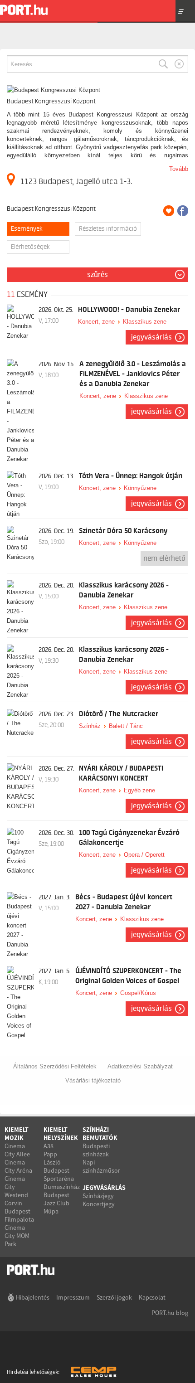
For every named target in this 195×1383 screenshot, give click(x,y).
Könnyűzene (140, 488)
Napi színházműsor (101, 1166)
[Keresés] (163, 63)
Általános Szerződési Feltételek (55, 1066)
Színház (90, 726)
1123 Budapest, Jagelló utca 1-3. (76, 181)
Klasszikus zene (144, 321)
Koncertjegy (99, 1204)
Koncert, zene (96, 321)
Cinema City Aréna (18, 1166)
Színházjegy (98, 1196)
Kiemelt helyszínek (61, 1134)
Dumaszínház (62, 1187)
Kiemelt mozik (17, 1134)
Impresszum (73, 1297)
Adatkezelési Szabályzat (140, 1066)
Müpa (51, 1211)
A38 (49, 1146)
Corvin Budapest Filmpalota (19, 1211)
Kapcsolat (152, 1297)
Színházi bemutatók (100, 1134)
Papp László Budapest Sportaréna (59, 1166)
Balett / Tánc (126, 726)
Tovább (178, 168)
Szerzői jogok (114, 1297)
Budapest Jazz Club (56, 1199)
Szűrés (97, 275)
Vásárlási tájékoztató (93, 1080)
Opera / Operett (144, 854)
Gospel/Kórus (138, 993)
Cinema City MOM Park (17, 1235)
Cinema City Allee (17, 1150)
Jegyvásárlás (151, 337)
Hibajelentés (32, 1297)
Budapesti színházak (96, 1150)
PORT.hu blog (169, 1313)
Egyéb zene (139, 790)
